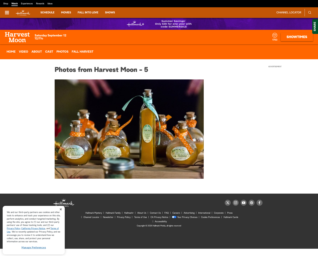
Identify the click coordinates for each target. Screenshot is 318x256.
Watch (14, 4)
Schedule (47, 12)
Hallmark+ (129, 213)
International (204, 213)
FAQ (166, 213)
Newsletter (108, 217)
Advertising (189, 213)
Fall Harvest (82, 51)
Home (11, 51)
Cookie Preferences (210, 217)
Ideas (50, 4)
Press (230, 213)
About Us (141, 213)
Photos (62, 51)
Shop (5, 4)
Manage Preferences (34, 247)
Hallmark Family (113, 213)
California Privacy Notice (33, 229)
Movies (66, 12)
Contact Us (155, 213)
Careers (176, 213)
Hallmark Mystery (93, 213)
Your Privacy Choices (187, 217)
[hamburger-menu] (7, 13)
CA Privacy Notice (159, 217)
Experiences (27, 4)
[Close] (61, 209)
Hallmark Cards (231, 217)
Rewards (40, 4)
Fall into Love (88, 12)
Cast (49, 51)
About (36, 51)
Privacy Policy (124, 217)
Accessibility (161, 222)
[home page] (23, 13)
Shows (110, 12)
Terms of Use (140, 217)
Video (23, 51)
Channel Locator (288, 12)
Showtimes (297, 37)
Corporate (219, 213)
